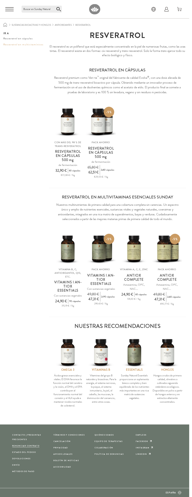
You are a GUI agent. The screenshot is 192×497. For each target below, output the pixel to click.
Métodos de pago (23, 471)
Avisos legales (63, 454)
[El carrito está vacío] (179, 9)
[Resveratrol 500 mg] (68, 122)
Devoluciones (21, 458)
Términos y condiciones (69, 434)
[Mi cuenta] (166, 9)
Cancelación (62, 441)
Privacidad (60, 447)
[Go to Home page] (94, 9)
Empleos (141, 434)
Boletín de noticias (66, 460)
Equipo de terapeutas (108, 441)
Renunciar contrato (25, 445)
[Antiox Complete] (134, 249)
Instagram (142, 447)
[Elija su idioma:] (153, 9)
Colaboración (103, 447)
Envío (16, 465)
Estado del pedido (24, 452)
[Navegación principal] (9, 9)
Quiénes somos (104, 434)
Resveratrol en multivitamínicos (23, 44)
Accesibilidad (62, 466)
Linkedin (141, 454)
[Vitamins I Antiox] (68, 249)
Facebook (142, 441)
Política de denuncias (109, 454)
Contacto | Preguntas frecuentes (26, 437)
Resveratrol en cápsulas (18, 38)
